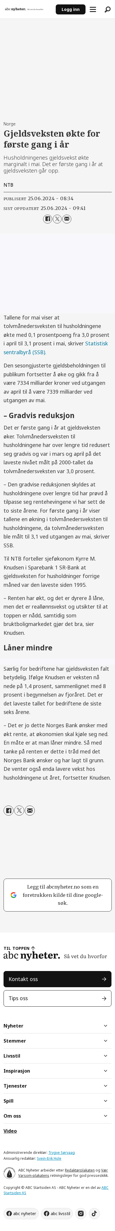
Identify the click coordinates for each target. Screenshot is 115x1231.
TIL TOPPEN (16, 948)
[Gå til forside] (27, 9)
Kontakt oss (23, 979)
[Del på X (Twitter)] (57, 219)
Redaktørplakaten (80, 1170)
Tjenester (15, 1086)
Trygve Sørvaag (61, 1152)
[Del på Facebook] (47, 219)
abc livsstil (60, 1213)
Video (10, 1131)
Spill (9, 1101)
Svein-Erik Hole (49, 1158)
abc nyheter (24, 1213)
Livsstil (12, 1056)
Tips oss (18, 998)
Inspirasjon (17, 1071)
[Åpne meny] (93, 9)
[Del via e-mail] (66, 219)
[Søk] (107, 9)
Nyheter (13, 1026)
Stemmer (15, 1041)
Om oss (12, 1116)
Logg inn (71, 9)
